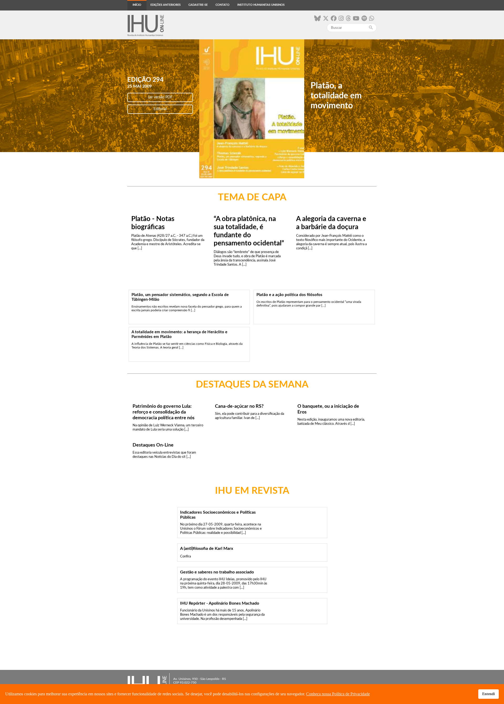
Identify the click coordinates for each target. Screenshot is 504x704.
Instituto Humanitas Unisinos (261, 4)
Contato (222, 4)
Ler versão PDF (160, 97)
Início (137, 4)
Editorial (160, 109)
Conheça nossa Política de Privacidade (338, 694)
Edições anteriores (165, 4)
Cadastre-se (198, 4)
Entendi (488, 694)
